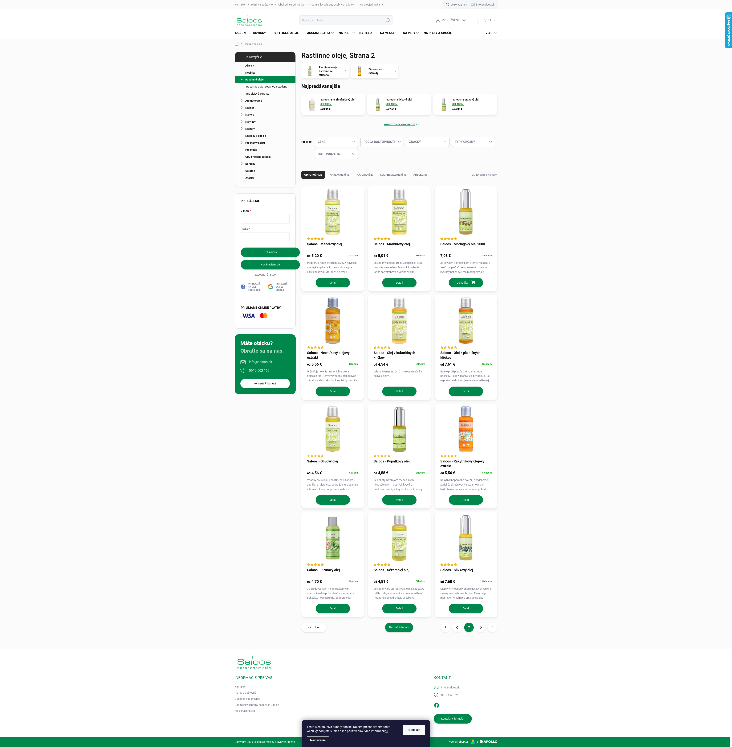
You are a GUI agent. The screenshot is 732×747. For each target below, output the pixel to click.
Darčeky (250, 163)
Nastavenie (318, 740)
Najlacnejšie (339, 174)
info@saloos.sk (260, 362)
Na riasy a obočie (255, 135)
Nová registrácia (270, 264)
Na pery (250, 128)
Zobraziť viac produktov (399, 124)
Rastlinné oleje (254, 79)
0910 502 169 (259, 370)
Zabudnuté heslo (265, 274)
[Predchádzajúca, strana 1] (457, 627)
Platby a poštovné (262, 4)
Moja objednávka (370, 4)
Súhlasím (414, 730)
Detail (332, 282)
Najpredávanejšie (393, 174)
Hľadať (388, 20)
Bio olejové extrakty (257, 93)
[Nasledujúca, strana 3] (481, 627)
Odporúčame (313, 174)
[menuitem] (242, 33)
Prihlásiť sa (270, 252)
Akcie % (249, 65)
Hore (316, 627)
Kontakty (240, 4)
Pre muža (251, 149)
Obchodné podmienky (291, 4)
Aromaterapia (253, 100)
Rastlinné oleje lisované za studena (266, 86)
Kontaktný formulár (265, 383)
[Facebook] (436, 705)
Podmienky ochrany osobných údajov (332, 4)
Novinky (250, 72)
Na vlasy (250, 121)
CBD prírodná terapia (258, 156)
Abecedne (420, 174)
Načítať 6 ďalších (399, 627)
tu (386, 731)
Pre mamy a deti (255, 142)
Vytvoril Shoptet (458, 741)
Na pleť (249, 107)
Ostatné (250, 170)
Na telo (249, 114)
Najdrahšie (364, 174)
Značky (249, 177)
